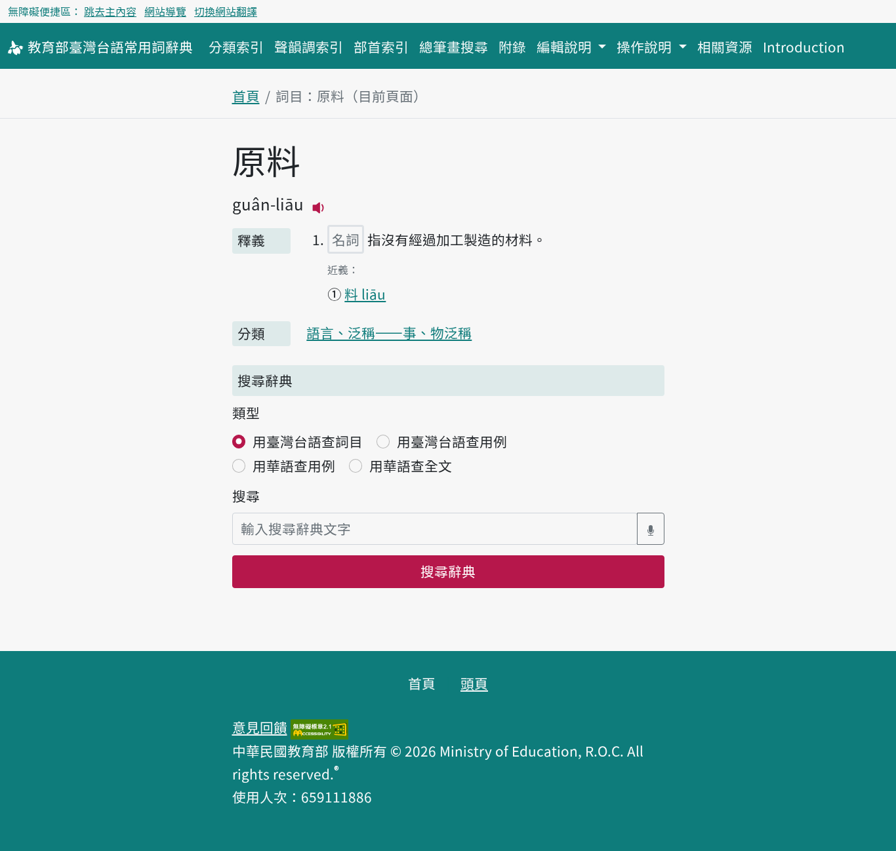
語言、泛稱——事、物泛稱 (389, 332)
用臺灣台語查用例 (452, 441)
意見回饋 (259, 727)
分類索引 (236, 46)
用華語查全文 (410, 465)
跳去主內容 (110, 11)
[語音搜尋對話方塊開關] (650, 529)
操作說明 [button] (646, 46)
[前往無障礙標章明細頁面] (319, 727)
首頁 (246, 96)
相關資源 (724, 46)
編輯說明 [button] (566, 46)
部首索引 (381, 46)
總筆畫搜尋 (453, 46)
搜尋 (246, 495)
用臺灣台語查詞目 (308, 441)
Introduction (804, 46)
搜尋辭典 (448, 571)
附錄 (512, 46)
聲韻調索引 (308, 46)
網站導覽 (165, 11)
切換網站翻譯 (225, 11)
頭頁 (474, 683)
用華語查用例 (294, 465)
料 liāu (365, 294)
